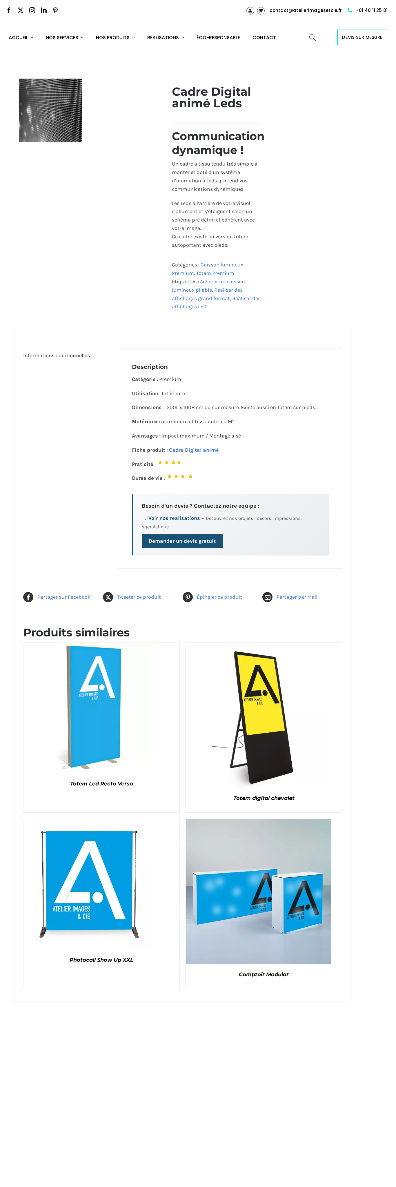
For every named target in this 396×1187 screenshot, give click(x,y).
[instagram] (32, 10)
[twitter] (20, 10)
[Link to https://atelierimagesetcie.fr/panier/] (261, 10)
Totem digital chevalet (264, 798)
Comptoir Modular (264, 974)
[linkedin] (44, 10)
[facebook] (9, 10)
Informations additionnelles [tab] (56, 355)
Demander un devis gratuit (182, 541)
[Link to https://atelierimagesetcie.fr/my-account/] (250, 10)
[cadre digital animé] (50, 110)
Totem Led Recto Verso (101, 784)
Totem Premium (215, 273)
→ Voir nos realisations (171, 518)
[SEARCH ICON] (312, 37)
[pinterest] (55, 10)
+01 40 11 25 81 (371, 10)
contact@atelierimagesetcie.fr (306, 10)
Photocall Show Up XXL (101, 960)
